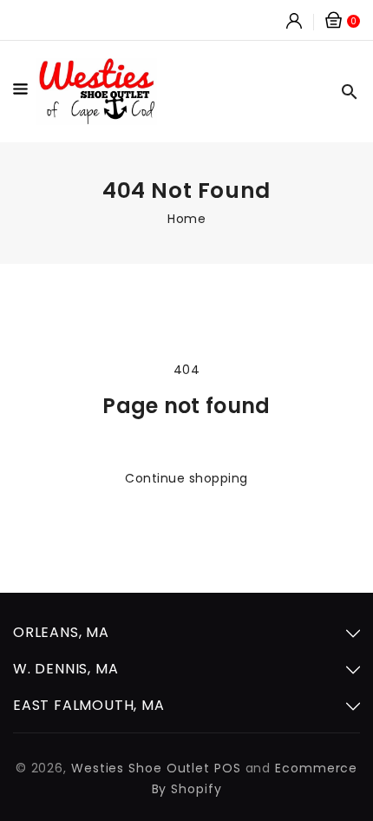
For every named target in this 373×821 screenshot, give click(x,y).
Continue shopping (186, 478)
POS (227, 768)
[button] (24, 92)
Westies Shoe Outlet (140, 768)
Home (186, 218)
